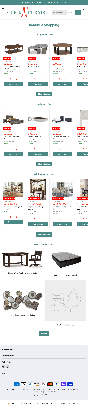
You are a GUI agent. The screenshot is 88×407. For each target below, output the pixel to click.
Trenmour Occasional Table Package (12, 67)
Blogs (43, 392)
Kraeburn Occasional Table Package (60, 67)
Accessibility (51, 392)
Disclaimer (49, 389)
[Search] (78, 12)
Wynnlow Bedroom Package (11, 137)
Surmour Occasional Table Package (35, 67)
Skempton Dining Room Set (62, 208)
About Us (15, 389)
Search (7, 389)
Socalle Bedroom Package (34, 137)
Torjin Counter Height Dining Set (36, 208)
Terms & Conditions (73, 389)
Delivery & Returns (37, 389)
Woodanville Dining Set (13, 207)
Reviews (5, 373)
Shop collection (44, 94)
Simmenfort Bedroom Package (61, 137)
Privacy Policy (60, 389)
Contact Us (24, 389)
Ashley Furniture (9, 71)
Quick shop (13, 79)
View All (44, 333)
